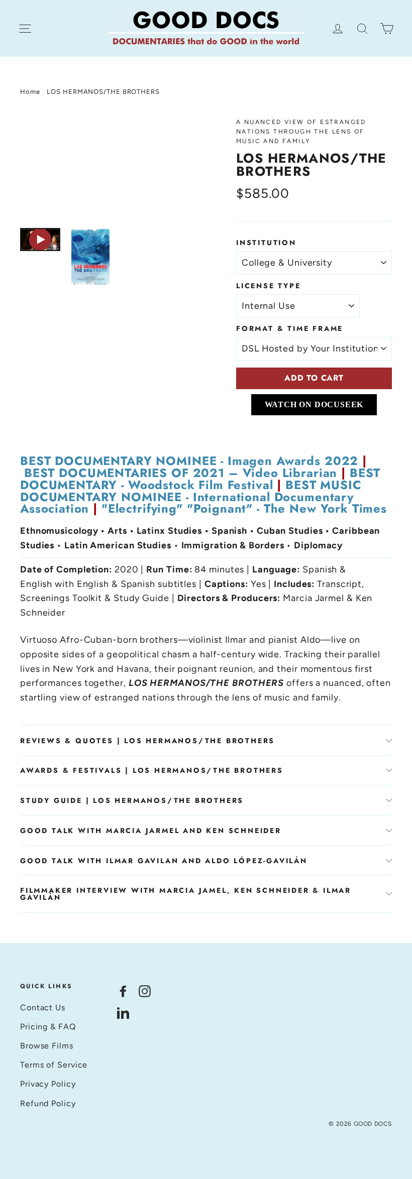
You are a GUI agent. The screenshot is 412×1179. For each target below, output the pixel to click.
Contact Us (42, 1007)
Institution (266, 242)
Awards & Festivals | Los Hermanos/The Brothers (151, 770)
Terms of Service (53, 1065)
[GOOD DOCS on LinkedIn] (123, 1012)
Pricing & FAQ (48, 1026)
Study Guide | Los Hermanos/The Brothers (132, 800)
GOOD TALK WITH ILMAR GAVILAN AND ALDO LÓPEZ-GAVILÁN (163, 861)
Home (30, 91)
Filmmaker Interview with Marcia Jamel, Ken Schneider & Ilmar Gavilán (185, 893)
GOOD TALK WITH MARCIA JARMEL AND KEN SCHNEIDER (150, 831)
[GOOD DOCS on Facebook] (123, 990)
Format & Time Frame (289, 328)
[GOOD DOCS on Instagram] (145, 990)
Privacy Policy (48, 1084)
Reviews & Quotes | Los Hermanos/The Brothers (147, 741)
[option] (109, 167)
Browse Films (46, 1045)
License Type (268, 285)
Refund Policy (48, 1103)
